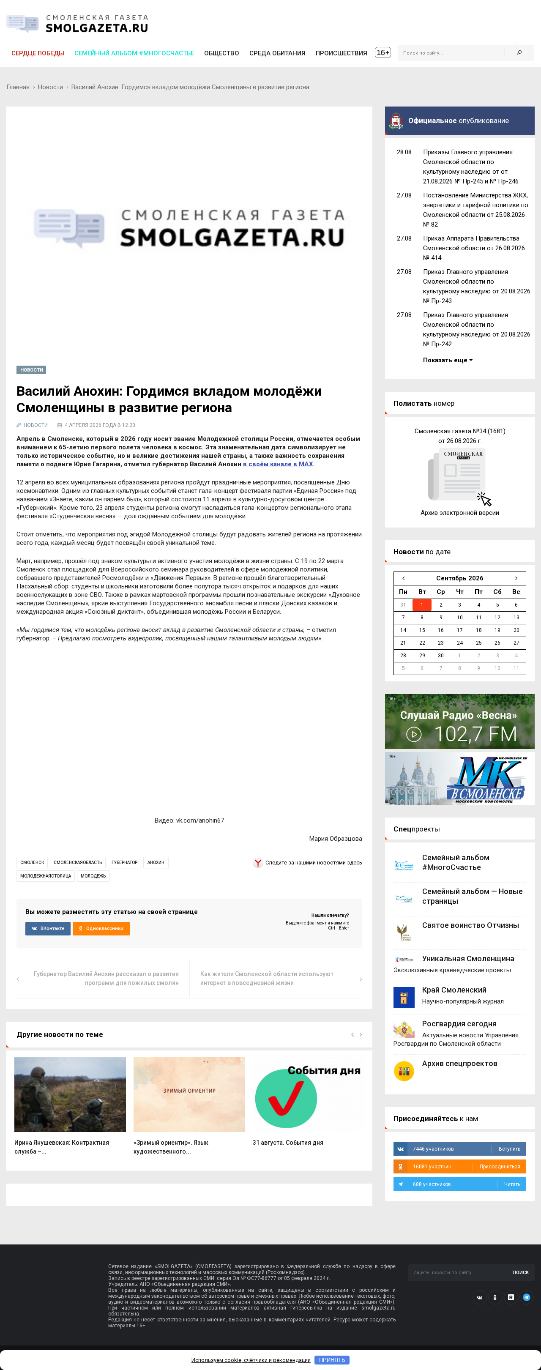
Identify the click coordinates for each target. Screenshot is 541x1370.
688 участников (466, 1184)
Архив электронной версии (460, 513)
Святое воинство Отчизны (470, 925)
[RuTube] (511, 1297)
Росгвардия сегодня (459, 1023)
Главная (18, 87)
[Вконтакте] (480, 1297)
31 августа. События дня (288, 1142)
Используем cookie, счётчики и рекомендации (251, 1360)
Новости (50, 87)
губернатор (124, 862)
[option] (70, 1110)
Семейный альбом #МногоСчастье (134, 53)
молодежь (93, 876)
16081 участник (466, 1167)
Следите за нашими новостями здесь (313, 862)
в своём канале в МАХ (278, 464)
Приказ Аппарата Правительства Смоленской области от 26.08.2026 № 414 (474, 248)
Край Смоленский (454, 989)
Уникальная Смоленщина (468, 958)
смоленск (32, 862)
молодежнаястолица (45, 876)
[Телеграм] (526, 1297)
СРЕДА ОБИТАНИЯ (277, 53)
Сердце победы (37, 53)
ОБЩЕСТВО (221, 53)
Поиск (521, 1272)
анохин (156, 862)
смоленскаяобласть (78, 862)
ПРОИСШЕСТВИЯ (341, 53)
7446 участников (466, 1149)
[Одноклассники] (495, 1297)
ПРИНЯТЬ (332, 1360)
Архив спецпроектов (459, 1063)
